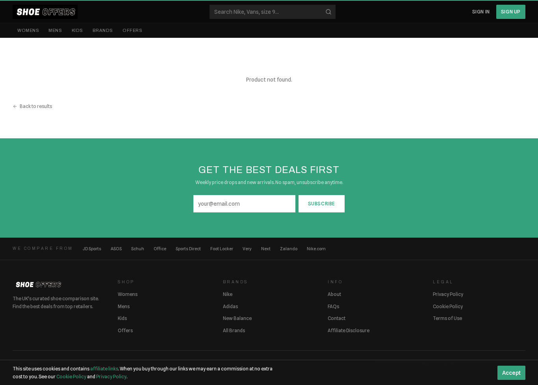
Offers (132, 30)
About (334, 294)
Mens (55, 30)
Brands (103, 30)
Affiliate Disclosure (348, 330)
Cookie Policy (448, 306)
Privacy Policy (448, 294)
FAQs (333, 306)
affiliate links (104, 369)
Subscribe (321, 203)
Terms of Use (447, 318)
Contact (336, 318)
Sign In (481, 12)
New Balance (237, 318)
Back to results (36, 106)
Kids (77, 30)
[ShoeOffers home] (45, 12)
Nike (227, 294)
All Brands (234, 330)
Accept (511, 373)
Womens (28, 30)
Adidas (230, 306)
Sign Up (511, 12)
